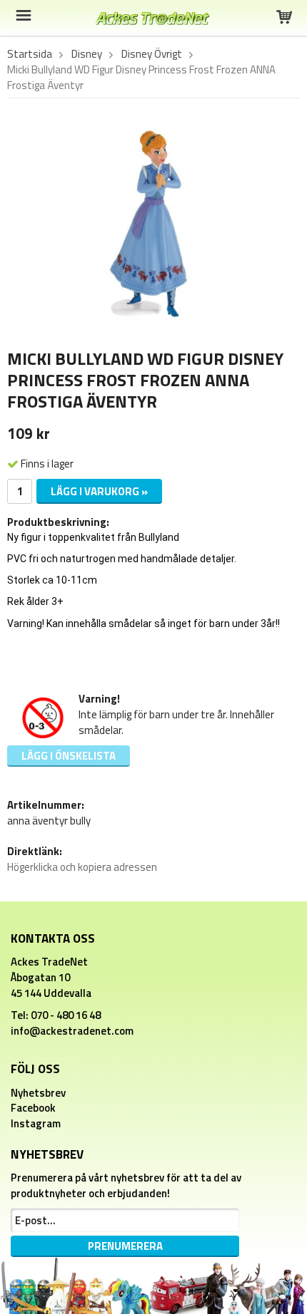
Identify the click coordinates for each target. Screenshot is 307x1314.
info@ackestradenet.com (72, 1031)
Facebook (33, 1108)
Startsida (29, 54)
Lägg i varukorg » (99, 491)
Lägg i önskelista (68, 755)
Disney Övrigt (151, 54)
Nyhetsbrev (38, 1093)
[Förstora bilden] (153, 225)
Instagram (36, 1123)
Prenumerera (125, 1246)
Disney (86, 54)
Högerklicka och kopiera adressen (82, 867)
